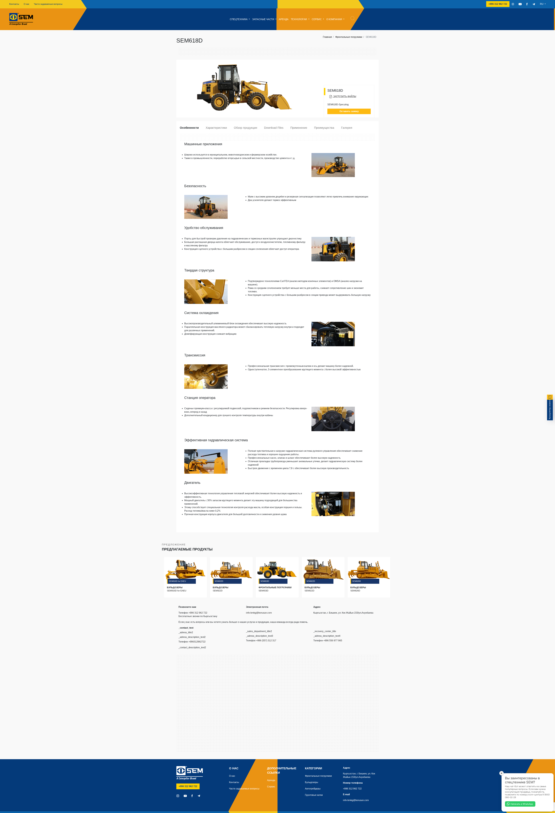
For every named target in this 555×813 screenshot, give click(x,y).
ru (542, 4)
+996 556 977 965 (332, 640)
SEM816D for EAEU (177, 581)
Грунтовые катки (314, 795)
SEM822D (219, 581)
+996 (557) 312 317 (266, 640)
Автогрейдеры (313, 788)
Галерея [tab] (346, 127)
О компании (334, 19)
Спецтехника (239, 19)
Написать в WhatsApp (521, 804)
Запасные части (263, 19)
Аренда (283, 19)
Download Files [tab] (273, 127)
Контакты (15, 4)
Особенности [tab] (189, 127)
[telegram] (534, 4)
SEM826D (356, 581)
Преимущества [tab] (324, 127)
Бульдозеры (311, 782)
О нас (26, 4)
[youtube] (520, 4)
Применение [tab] (298, 127)
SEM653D (264, 581)
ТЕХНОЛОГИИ (299, 19)
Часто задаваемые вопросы (48, 4)
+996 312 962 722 (499, 4)
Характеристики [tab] (216, 127)
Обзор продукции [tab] (245, 127)
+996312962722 (197, 641)
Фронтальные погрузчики (348, 37)
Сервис (317, 19)
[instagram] (512, 4)
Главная (327, 37)
